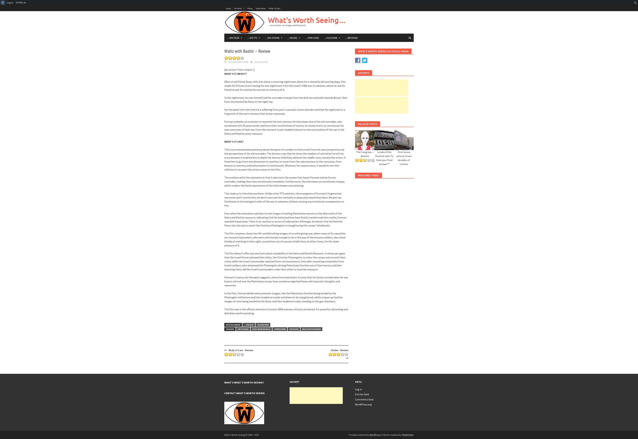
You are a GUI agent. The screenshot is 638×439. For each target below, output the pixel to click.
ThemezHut (407, 434)
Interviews (260, 8)
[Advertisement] (381, 87)
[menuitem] (3, 2)
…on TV (252, 37)
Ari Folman (243, 329)
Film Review (263, 325)
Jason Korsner (261, 61)
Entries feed (362, 394)
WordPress (375, 434)
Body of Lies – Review (241, 350)
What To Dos (274, 8)
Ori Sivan (293, 329)
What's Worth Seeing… (307, 20)
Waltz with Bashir (311, 329)
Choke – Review (339, 350)
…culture (330, 37)
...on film (248, 325)
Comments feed (364, 399)
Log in (358, 389)
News (228, 8)
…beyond (351, 37)
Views (250, 8)
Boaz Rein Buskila (261, 329)
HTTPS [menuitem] (21, 2)
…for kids (312, 37)
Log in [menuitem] (10, 2)
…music (292, 37)
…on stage (272, 37)
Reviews (238, 8)
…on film (233, 37)
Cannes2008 (279, 329)
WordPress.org (363, 404)
